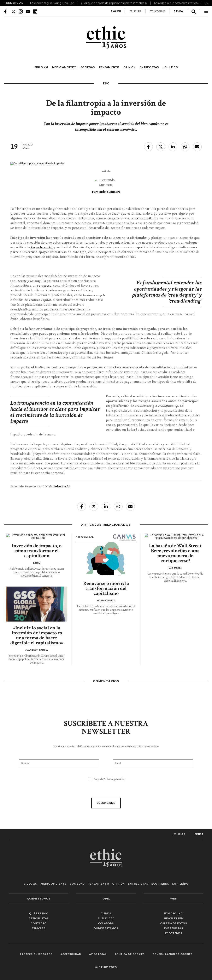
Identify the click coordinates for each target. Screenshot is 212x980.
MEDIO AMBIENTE (64, 67)
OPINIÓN (129, 67)
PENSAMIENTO (109, 67)
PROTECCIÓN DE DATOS (36, 954)
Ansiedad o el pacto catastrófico (176, 3)
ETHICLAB (135, 11)
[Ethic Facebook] (6, 11)
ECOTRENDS (160, 883)
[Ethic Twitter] (13, 11)
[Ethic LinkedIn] (35, 11)
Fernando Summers (106, 192)
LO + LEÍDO (170, 67)
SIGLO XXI (41, 67)
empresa (45, 286)
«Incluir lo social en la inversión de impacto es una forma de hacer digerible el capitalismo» (36, 635)
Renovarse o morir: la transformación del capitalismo (106, 588)
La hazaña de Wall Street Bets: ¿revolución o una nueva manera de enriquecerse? (175, 553)
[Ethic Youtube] (28, 11)
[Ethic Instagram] (21, 11)
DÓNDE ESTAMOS (106, 928)
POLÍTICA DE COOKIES (129, 954)
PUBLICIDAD (106, 918)
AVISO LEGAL (97, 954)
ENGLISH (116, 11)
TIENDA (178, 11)
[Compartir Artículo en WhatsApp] (185, 146)
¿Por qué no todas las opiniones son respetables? (114, 3)
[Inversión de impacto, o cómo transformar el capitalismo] (36, 536)
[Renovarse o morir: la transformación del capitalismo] (106, 559)
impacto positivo (143, 218)
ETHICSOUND (157, 11)
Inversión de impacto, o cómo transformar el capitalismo (36, 550)
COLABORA (106, 923)
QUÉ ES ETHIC (38, 913)
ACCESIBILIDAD (70, 954)
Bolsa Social (61, 486)
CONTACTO (39, 923)
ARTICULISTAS (38, 918)
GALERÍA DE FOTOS (173, 923)
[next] (206, 3)
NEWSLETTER (173, 918)
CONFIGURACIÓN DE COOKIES (172, 954)
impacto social (42, 247)
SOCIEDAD (88, 67)
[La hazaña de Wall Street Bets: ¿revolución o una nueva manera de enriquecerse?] (175, 536)
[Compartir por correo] (197, 146)
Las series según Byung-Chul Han (52, 3)
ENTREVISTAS (149, 67)
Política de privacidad (114, 779)
